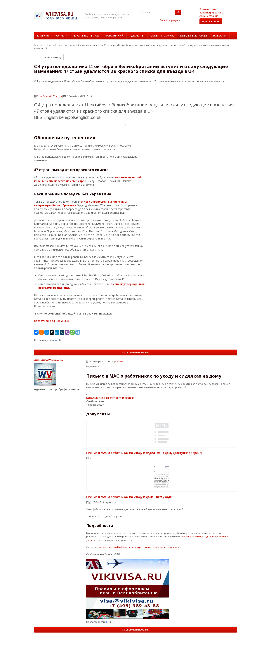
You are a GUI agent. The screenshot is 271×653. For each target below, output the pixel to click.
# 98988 (119, 361)
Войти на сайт (207, 9)
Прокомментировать (135, 352)
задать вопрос (211, 21)
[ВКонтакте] (36, 332)
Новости (219, 35)
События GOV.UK (162, 35)
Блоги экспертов (86, 35)
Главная (43, 35)
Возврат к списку (50, 57)
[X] (52, 332)
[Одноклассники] (41, 332)
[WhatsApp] (72, 332)
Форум (60, 35)
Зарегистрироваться (211, 12)
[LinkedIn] (57, 332)
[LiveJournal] (62, 332)
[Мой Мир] (46, 332)
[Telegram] (77, 332)
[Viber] (67, 332)
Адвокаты (137, 35)
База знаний (114, 35)
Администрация (208, 16)
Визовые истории (193, 35)
